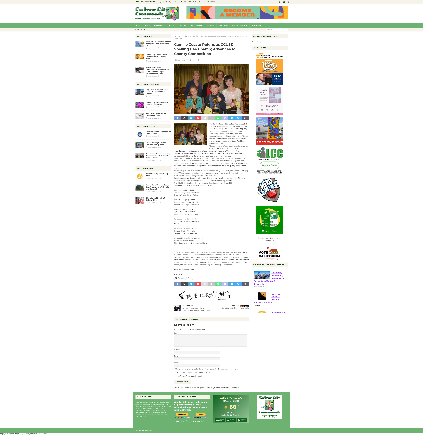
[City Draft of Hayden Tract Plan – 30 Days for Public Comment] (139, 92)
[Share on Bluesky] (238, 118)
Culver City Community (148, 84)
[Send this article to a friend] (204, 118)
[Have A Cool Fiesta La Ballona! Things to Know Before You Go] (139, 44)
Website (177, 363)
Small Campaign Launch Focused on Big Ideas (156, 144)
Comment (178, 333)
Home (137, 25)
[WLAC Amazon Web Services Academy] (269, 84)
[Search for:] (277, 29)
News (147, 25)
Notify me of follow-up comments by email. (193, 372)
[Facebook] (280, 2)
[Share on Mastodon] (225, 118)
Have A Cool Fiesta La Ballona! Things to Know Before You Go (158, 44)
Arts (171, 25)
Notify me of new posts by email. (189, 376)
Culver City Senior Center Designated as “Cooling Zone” (156, 57)
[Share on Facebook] (177, 118)
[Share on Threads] (245, 118)
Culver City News (145, 36)
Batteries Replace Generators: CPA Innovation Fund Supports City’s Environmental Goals (157, 71)
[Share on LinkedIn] (191, 118)
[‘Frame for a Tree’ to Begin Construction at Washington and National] (139, 187)
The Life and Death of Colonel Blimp (155, 199)
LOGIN (155, 430)
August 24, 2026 (152, 147)
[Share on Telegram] (231, 118)
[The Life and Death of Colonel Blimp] (139, 200)
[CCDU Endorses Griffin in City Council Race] (139, 134)
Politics (182, 25)
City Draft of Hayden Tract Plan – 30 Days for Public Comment (157, 92)
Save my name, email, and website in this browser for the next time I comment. (207, 369)
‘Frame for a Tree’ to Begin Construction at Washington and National (158, 187)
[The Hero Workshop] (269, 203)
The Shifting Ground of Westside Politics (156, 115)
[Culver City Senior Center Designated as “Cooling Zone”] (139, 56)
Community (159, 25)
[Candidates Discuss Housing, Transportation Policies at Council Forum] (139, 156)
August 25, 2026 (152, 118)
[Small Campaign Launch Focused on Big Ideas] (139, 145)
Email (176, 356)
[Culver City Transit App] (269, 233)
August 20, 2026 (152, 160)
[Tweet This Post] (184, 118)
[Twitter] (284, 2)
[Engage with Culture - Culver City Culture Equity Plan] (269, 114)
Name (176, 350)
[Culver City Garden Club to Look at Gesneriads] (139, 105)
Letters (210, 25)
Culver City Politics (146, 126)
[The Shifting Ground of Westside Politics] (139, 116)
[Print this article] (211, 118)
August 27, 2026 (152, 76)
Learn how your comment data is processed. (222, 388)
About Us (256, 25)
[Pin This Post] (198, 118)
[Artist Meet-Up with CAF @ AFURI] (139, 176)
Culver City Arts (145, 169)
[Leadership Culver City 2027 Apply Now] (269, 173)
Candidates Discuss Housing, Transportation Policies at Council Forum (158, 156)
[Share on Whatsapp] (218, 118)
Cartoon (223, 25)
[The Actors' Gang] (211, 299)
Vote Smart (196, 25)
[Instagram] (288, 2)
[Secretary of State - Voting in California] (270, 259)
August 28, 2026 (152, 48)
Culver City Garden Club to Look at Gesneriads (157, 104)
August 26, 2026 (152, 107)
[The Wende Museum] (269, 143)
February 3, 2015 (183, 60)
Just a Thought (239, 25)
